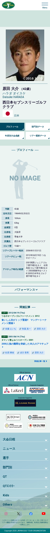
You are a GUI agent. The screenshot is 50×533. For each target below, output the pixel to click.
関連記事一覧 (39, 361)
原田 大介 (41, 329)
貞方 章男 (24, 352)
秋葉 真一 (26, 329)
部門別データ (38, 126)
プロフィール (12, 126)
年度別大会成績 (12, 135)
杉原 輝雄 (9, 352)
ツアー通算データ (38, 135)
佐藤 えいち (10, 329)
